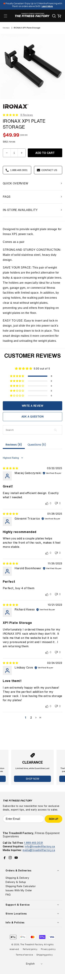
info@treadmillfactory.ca (40, 846)
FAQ (8, 894)
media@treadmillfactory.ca (39, 850)
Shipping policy (44, 954)
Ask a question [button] (32, 416)
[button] (5, 16)
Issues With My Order (19, 890)
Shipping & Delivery (17, 877)
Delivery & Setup (16, 882)
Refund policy (30, 949)
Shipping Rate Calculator (21, 886)
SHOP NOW (32, 779)
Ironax (6, 27)
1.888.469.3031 (33, 843)
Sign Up (53, 818)
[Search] (54, 16)
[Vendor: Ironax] (16, 109)
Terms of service (24, 954)
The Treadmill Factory (31, 944)
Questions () (37, 445)
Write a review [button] (32, 406)
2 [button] (31, 717)
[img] (10, 468)
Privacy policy (48, 949)
